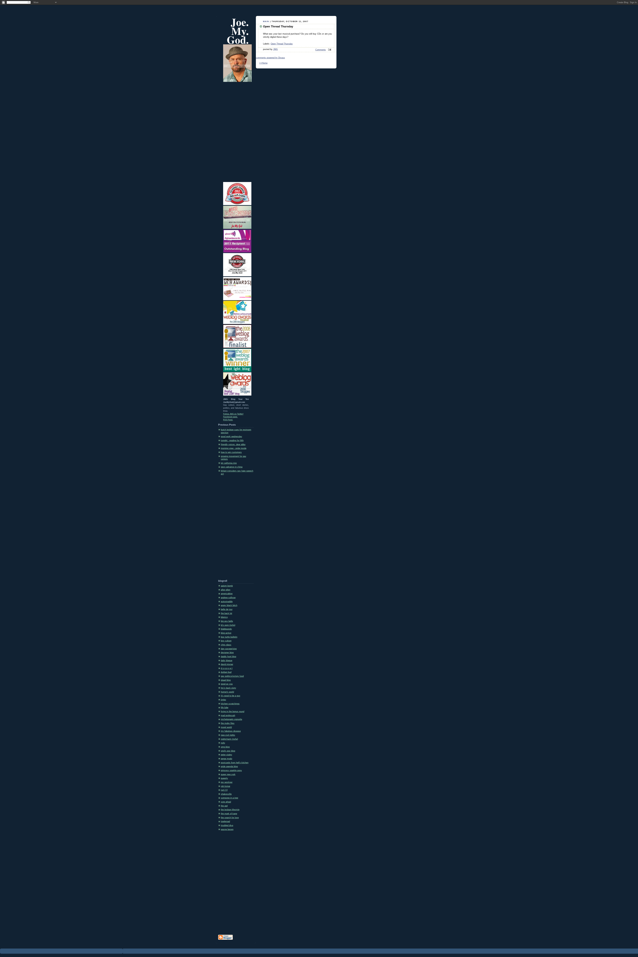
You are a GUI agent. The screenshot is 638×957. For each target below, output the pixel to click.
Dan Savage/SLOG (229, 649)
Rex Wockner (226, 782)
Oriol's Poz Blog (228, 751)
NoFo (223, 743)
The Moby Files (227, 723)
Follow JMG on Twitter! (233, 414)
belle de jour (226, 609)
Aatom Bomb (227, 586)
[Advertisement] (231, 528)
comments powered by (270, 58)
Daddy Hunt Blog (228, 656)
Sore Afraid (226, 802)
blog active (226, 633)
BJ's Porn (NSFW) (228, 625)
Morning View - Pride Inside (233, 448)
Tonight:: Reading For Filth (232, 440)
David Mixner (227, 664)
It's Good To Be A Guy (230, 696)
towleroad (225, 821)
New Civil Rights (228, 735)
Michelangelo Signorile (231, 719)
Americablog (226, 593)
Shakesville (226, 794)
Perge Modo (226, 759)
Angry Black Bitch (229, 605)
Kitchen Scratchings (230, 704)
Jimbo (223, 700)
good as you (227, 684)
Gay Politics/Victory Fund (232, 676)
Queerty (224, 778)
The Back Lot (226, 613)
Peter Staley (226, 755)
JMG (275, 49)
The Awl (224, 806)
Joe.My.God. (238, 30)
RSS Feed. (228, 420)
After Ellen (225, 590)
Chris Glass (226, 645)
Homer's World (227, 692)
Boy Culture (226, 641)
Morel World (226, 727)
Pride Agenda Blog (229, 766)
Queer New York (228, 774)
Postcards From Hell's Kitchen (234, 763)
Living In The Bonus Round (232, 711)
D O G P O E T (226, 668)
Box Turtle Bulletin (229, 637)
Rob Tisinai (225, 786)
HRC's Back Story (228, 688)
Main (266, 21)
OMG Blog (225, 747)
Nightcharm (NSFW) (229, 739)
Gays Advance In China (231, 467)
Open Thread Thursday (282, 44)
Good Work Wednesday (231, 436)
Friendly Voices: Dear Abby (233, 444)
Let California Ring (229, 463)
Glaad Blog (226, 680)
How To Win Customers (231, 452)
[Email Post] (329, 50)
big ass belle (227, 621)
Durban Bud (226, 672)
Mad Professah (228, 715)
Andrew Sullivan (228, 597)
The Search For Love (230, 818)
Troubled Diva (227, 825)
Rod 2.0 (224, 790)
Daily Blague (226, 660)
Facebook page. (230, 417)
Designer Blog (227, 652)
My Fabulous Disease (231, 731)
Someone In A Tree (229, 798)
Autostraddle (227, 601)
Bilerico (224, 617)
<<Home (263, 63)
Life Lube (224, 707)
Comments (320, 50)
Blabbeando (226, 629)
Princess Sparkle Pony (231, 770)
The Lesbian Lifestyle (230, 810)
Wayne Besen (227, 829)
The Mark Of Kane (229, 814)
